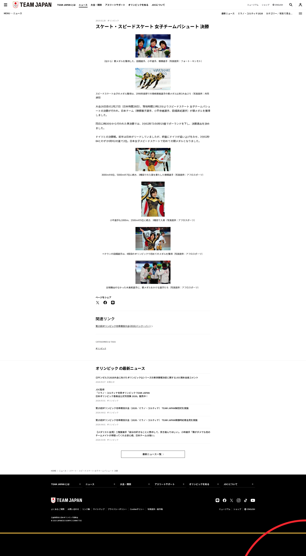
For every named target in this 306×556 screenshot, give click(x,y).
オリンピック (101, 348)
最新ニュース (228, 13)
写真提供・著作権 (155, 509)
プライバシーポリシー (117, 509)
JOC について (230, 484)
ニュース (83, 4)
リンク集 (86, 509)
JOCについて (158, 4)
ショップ (237, 509)
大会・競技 (125, 484)
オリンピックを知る (138, 4)
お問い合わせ (73, 509)
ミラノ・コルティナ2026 (250, 13)
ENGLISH (251, 509)
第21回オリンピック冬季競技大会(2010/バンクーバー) (123, 326)
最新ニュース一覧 (151, 454)
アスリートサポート (115, 4)
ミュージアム (224, 509)
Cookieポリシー (137, 509)
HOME (53, 470)
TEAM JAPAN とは (60, 484)
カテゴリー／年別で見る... (279, 13)
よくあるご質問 (57, 509)
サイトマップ (99, 509)
